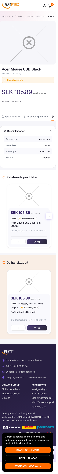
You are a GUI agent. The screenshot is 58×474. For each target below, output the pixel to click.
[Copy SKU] (20, 73)
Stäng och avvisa (27, 450)
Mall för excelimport (43, 402)
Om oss (6, 397)
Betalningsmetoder (42, 397)
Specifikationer (12, 116)
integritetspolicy (22, 443)
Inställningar (28, 458)
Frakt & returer (39, 393)
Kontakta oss (39, 406)
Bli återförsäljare (11, 389)
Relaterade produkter (37, 116)
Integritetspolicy (11, 393)
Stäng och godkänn (28, 466)
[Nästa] (49, 216)
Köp (37, 241)
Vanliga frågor (39, 389)
